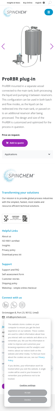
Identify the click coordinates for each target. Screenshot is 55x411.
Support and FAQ (10, 269)
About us (6, 236)
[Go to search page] (50, 3)
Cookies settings (27, 385)
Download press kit (11, 254)
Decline (27, 400)
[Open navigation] (48, 12)
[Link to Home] (23, 12)
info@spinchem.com (16, 317)
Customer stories (10, 278)
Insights (6, 245)
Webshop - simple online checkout (19, 287)
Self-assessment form (13, 274)
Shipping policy (9, 283)
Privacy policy (8, 250)
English (38, 2)
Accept (27, 392)
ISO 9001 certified (10, 240)
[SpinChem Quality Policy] (15, 218)
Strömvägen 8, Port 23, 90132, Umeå (20, 312)
